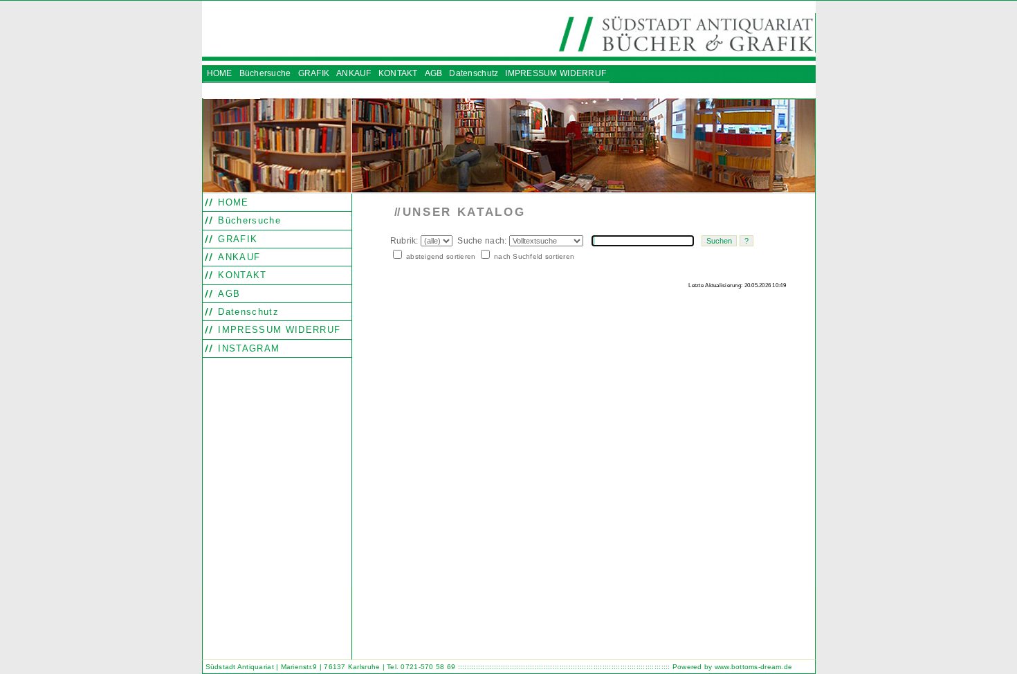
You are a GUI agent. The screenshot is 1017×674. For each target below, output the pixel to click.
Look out (446, 314)
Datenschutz (246, 312)
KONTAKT (240, 275)
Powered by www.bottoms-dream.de (732, 667)
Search (398, 314)
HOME (231, 202)
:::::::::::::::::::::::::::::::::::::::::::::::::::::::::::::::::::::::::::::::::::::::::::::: (564, 667)
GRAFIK (235, 239)
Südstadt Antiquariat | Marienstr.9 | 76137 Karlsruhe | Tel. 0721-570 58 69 (330, 667)
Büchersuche (247, 220)
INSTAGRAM (247, 348)
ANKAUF (237, 257)
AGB (227, 294)
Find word (421, 314)
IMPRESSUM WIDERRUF (277, 330)
